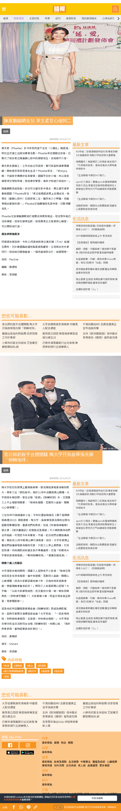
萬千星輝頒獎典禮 (13, 671)
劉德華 (42, 665)
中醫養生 (86, 761)
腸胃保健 (47, 765)
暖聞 (70, 742)
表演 (6, 665)
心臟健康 (112, 761)
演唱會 (18, 665)
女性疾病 (71, 765)
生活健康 (74, 761)
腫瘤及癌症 (98, 761)
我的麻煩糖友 (89, 18)
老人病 (82, 765)
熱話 (63, 742)
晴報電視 (19, 18)
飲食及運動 (60, 761)
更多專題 (104, 765)
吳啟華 (45, 671)
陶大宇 (32, 671)
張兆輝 (59, 671)
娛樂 (6, 131)
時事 (47, 18)
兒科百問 (59, 765)
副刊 (57, 18)
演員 (6, 676)
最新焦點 (47, 742)
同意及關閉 (97, 798)
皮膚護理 (92, 765)
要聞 (56, 742)
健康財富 (71, 18)
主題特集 (34, 18)
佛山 (30, 665)
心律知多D (108, 18)
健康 (5, 18)
